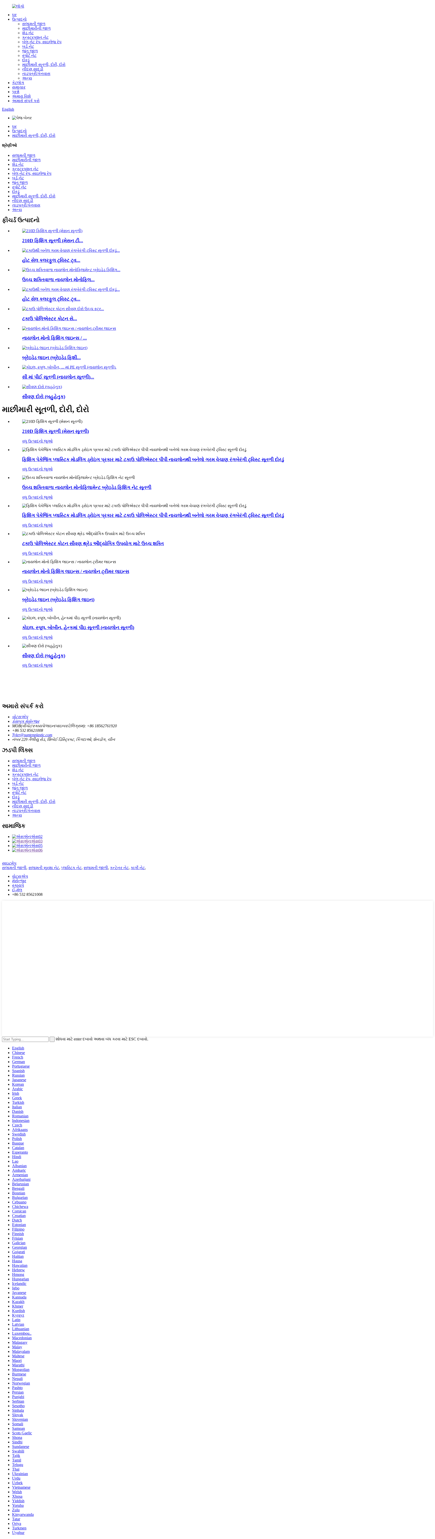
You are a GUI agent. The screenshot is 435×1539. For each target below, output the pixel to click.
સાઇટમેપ (9, 863)
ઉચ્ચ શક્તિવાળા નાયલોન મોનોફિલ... (58, 279)
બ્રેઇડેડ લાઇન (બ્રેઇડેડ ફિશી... (51, 357)
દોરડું (26, 60)
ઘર (14, 15)
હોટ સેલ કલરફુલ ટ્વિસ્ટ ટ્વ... (51, 260)
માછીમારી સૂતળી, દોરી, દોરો (43, 64)
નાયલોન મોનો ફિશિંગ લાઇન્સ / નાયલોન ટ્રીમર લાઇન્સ (75, 571)
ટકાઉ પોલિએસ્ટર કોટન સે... (49, 318)
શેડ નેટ (28, 33)
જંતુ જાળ (30, 51)
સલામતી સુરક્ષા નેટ (43, 868)
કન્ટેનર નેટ (119, 868)
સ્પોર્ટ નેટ (29, 55)
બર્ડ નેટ (28, 46)
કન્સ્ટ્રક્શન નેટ (35, 37)
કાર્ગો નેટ (138, 868)
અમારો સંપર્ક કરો (26, 101)
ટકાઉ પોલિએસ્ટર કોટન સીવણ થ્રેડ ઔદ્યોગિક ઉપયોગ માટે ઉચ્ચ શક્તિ (93, 543)
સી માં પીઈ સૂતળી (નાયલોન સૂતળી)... (58, 377)
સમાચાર (18, 87)
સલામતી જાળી (14, 868)
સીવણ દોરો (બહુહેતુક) (43, 396)
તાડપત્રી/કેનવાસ (36, 73)
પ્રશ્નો (15, 92)
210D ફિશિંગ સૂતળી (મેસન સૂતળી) (55, 431)
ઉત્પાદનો (19, 19)
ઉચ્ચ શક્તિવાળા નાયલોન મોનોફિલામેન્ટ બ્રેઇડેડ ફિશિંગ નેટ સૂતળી (86, 487)
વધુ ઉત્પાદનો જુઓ (37, 441)
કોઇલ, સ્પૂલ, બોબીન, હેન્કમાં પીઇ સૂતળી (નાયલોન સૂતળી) (78, 627)
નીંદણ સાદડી (32, 69)
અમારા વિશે (21, 96)
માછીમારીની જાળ (36, 28)
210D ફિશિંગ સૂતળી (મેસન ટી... (52, 240)
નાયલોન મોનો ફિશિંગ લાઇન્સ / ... (54, 338)
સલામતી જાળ (33, 24)
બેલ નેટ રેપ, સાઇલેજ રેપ (41, 42)
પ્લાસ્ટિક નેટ (71, 868)
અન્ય (27, 78)
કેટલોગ (18, 82)
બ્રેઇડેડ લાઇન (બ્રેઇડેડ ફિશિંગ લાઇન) (58, 599)
